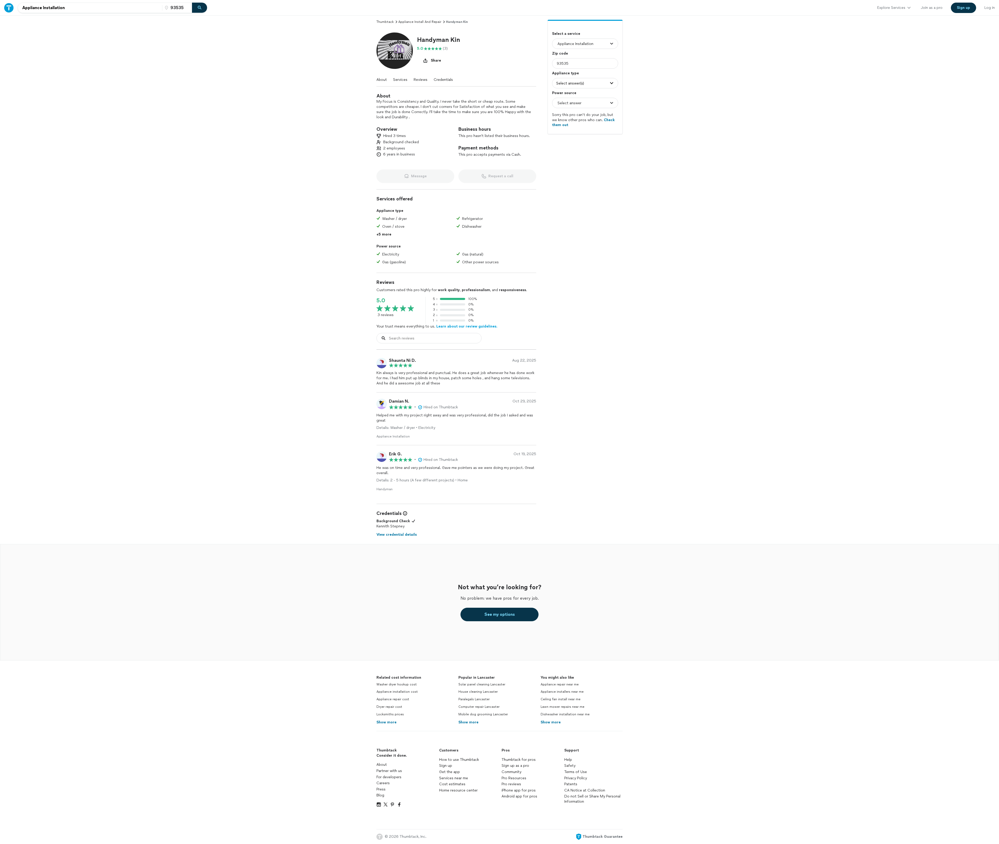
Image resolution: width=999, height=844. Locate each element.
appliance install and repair (419, 22)
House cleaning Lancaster (478, 691)
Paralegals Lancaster (474, 699)
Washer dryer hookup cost (396, 684)
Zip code (560, 53)
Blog (380, 795)
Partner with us (389, 771)
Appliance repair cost (392, 699)
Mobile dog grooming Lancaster (483, 714)
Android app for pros (519, 796)
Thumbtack (385, 22)
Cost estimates (452, 784)
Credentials (443, 79)
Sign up (445, 765)
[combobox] (90, 8)
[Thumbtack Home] (9, 7)
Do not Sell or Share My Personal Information (592, 799)
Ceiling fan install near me (560, 699)
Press (381, 789)
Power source (564, 93)
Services (400, 79)
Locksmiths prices (390, 714)
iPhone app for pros (519, 790)
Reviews (420, 79)
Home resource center (458, 790)
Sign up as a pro (515, 765)
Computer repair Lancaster (478, 707)
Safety (569, 765)
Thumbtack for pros (519, 759)
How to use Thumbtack (459, 759)
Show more (386, 722)
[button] (394, 50)
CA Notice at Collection (584, 790)
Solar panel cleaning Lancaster (481, 684)
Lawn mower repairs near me (562, 707)
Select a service (566, 33)
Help (568, 759)
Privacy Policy (575, 778)
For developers (388, 777)
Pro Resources (514, 778)
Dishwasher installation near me (565, 714)
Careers (383, 783)
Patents (570, 784)
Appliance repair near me (560, 684)
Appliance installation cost (397, 691)
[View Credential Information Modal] (404, 513)
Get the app (449, 772)
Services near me (453, 778)
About (381, 79)
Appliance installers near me (562, 691)
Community (511, 772)
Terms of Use (575, 772)
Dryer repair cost (389, 707)
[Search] (199, 8)
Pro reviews (511, 784)
